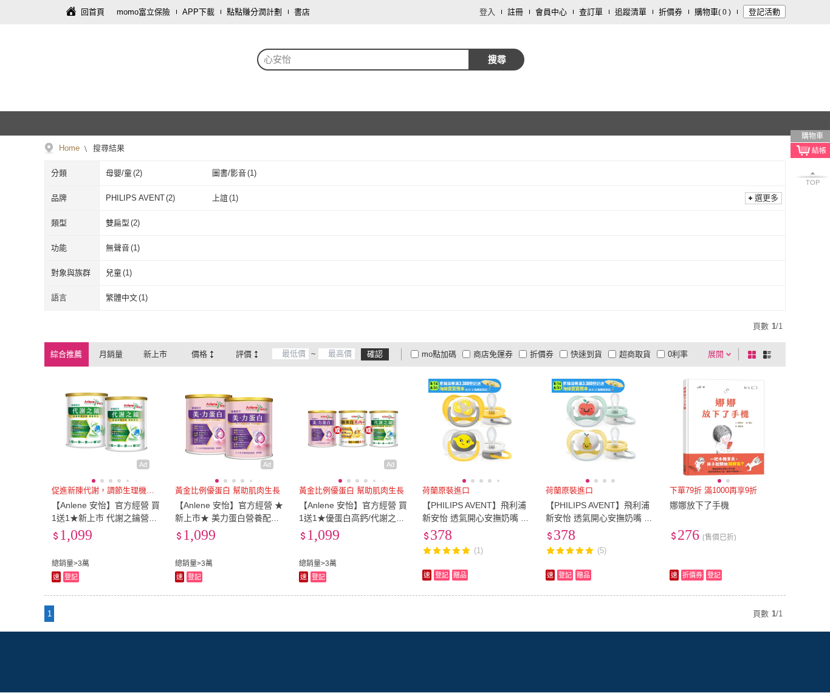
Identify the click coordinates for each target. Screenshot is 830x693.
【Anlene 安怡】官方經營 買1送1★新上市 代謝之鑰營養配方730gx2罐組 (106, 518)
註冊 (515, 11)
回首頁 (93, 11)
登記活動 (764, 11)
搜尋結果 (108, 148)
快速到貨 (586, 354)
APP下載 (198, 11)
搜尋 (497, 59)
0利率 (678, 354)
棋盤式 (754, 354)
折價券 (670, 11)
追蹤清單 (631, 11)
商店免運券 (493, 354)
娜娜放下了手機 (699, 505)
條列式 (769, 354)
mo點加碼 (439, 354)
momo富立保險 (143, 11)
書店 (302, 11)
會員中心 (551, 11)
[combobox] (363, 59)
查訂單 (591, 11)
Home (69, 148)
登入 (487, 11)
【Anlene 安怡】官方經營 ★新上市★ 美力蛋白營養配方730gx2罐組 (229, 518)
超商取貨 (635, 354)
